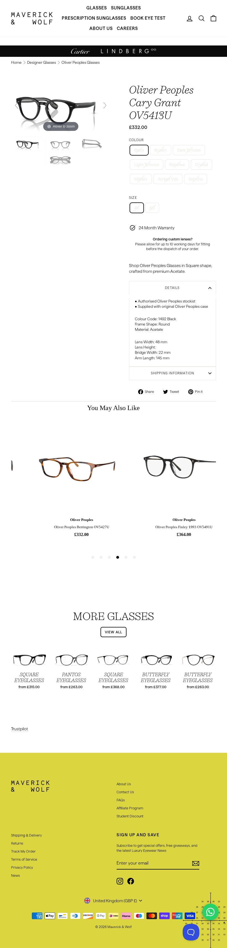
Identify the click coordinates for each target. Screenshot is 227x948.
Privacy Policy (22, 867)
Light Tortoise (146, 164)
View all (113, 632)
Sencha (196, 179)
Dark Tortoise (189, 150)
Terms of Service (24, 859)
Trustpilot (19, 728)
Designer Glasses (42, 62)
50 (152, 207)
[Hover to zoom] (60, 107)
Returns (17, 843)
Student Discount (130, 816)
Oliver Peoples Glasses (80, 62)
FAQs (121, 800)
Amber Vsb (168, 179)
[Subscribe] (195, 863)
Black (139, 150)
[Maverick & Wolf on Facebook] (130, 881)
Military (140, 179)
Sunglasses (126, 8)
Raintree (177, 164)
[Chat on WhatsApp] (210, 912)
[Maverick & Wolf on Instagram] (120, 881)
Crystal (201, 164)
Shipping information (172, 373)
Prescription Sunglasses (94, 18)
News (15, 875)
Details (172, 287)
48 (136, 207)
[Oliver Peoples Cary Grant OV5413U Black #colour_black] (29, 144)
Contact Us (125, 792)
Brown (160, 150)
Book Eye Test (148, 18)
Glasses (96, 8)
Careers (127, 28)
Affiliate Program (130, 808)
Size (133, 197)
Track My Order (23, 851)
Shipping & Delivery (26, 835)
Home (16, 62)
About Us (101, 28)
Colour (136, 140)
